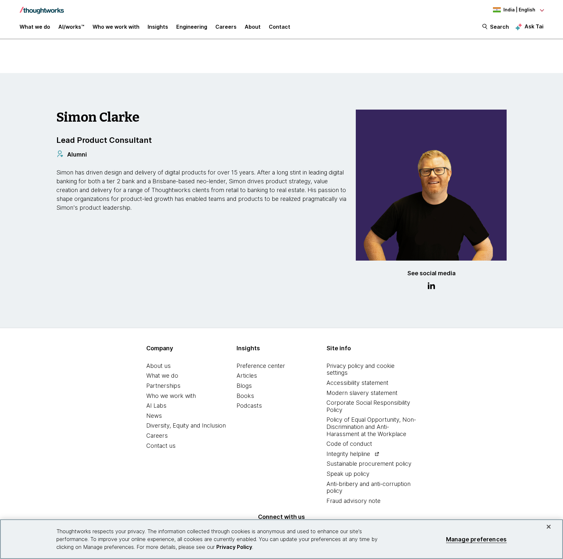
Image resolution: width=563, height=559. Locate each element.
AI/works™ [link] (71, 26)
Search (499, 26)
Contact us (161, 445)
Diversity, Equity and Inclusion (186, 425)
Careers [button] (226, 26)
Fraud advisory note (353, 500)
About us (158, 365)
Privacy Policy (234, 547)
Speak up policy (347, 473)
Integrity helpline (348, 453)
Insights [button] (158, 26)
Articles (247, 375)
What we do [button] (35, 26)
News (154, 415)
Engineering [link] (191, 26)
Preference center (261, 365)
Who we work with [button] (116, 26)
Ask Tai (534, 26)
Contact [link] (279, 26)
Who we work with (171, 395)
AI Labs (156, 405)
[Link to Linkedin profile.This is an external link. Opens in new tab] (431, 286)
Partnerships (163, 385)
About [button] (253, 26)
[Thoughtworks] (42, 7)
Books (245, 395)
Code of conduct (349, 443)
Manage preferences (476, 539)
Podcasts (249, 405)
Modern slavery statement (361, 392)
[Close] (548, 527)
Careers (157, 435)
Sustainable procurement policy (368, 463)
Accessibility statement (357, 382)
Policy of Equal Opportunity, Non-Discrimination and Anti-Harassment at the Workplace (371, 426)
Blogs (244, 385)
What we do (162, 375)
